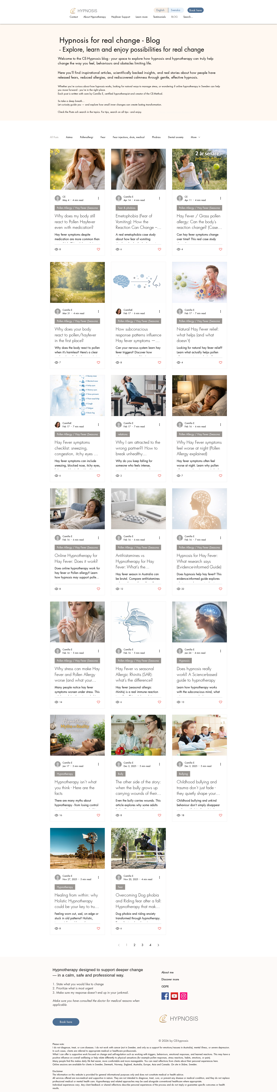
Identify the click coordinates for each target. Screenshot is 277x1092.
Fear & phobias (126, 208)
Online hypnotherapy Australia (174, 112)
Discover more (170, 979)
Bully (120, 774)
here (215, 1061)
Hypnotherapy (65, 774)
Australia (137, 1064)
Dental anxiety (175, 137)
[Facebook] (165, 996)
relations (123, 434)
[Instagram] (183, 996)
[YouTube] (174, 996)
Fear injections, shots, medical (129, 137)
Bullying (183, 774)
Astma (69, 137)
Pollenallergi (86, 137)
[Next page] (158, 945)
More (194, 137)
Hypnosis (184, 660)
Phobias (156, 137)
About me (167, 972)
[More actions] (99, 198)
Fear (103, 137)
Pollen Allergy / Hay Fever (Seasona (77, 208)
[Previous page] (118, 945)
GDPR (165, 986)
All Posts (54, 137)
